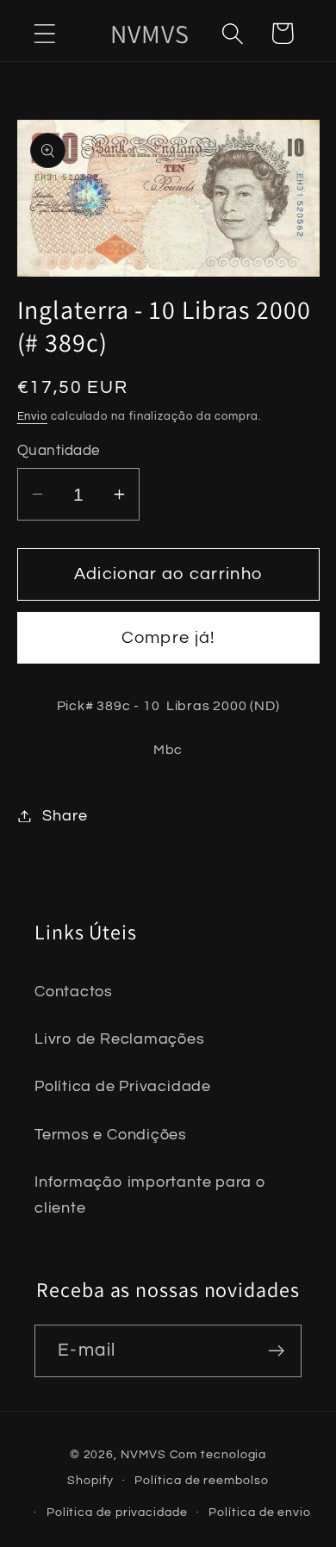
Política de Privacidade (122, 1086)
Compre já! (168, 637)
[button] (44, 33)
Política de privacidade (117, 1512)
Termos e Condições (110, 1134)
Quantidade (58, 450)
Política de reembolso (201, 1480)
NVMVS (143, 1454)
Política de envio (259, 1512)
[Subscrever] (276, 1351)
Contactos (73, 991)
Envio (32, 416)
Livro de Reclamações (119, 1039)
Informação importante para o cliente (150, 1194)
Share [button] (64, 816)
